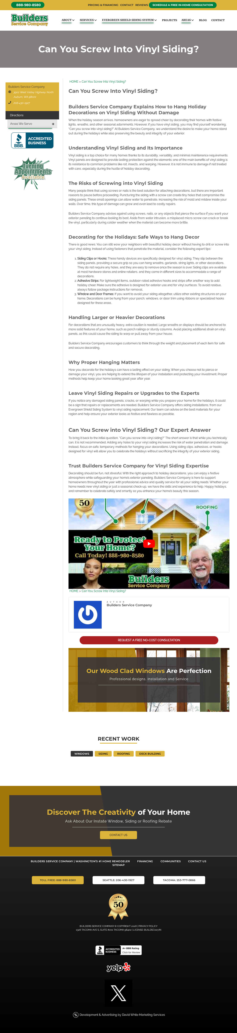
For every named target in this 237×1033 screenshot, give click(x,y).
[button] (27, 5)
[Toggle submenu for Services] (95, 20)
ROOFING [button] (123, 753)
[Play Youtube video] (149, 543)
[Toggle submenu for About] (73, 20)
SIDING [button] (103, 753)
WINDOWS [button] (81, 753)
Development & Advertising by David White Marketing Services (122, 1015)
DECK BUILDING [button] (150, 753)
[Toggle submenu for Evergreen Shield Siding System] (155, 20)
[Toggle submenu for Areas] (192, 20)
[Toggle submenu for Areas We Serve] (53, 124)
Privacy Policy (147, 926)
